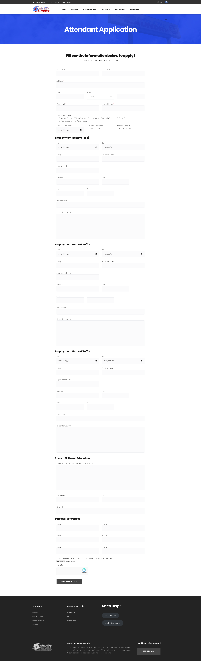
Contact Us (71, 613)
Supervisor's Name (64, 166)
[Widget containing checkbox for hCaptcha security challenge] (72, 571)
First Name (61, 69)
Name (59, 524)
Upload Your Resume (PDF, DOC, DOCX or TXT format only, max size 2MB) (84, 558)
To (103, 143)
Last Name (106, 69)
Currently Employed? (95, 126)
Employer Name (108, 155)
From (59, 143)
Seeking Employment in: (65, 115)
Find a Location (37, 617)
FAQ (68, 617)
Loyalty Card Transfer (113, 623)
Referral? (60, 507)
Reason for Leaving (64, 212)
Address (60, 81)
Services (35, 613)
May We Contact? (123, 126)
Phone (104, 524)
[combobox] (100, 97)
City (59, 92)
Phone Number (108, 104)
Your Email (61, 104)
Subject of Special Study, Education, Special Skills (75, 463)
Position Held (62, 201)
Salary (59, 155)
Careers (35, 625)
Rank (104, 495)
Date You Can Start (64, 126)
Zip (119, 92)
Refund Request (110, 615)
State (89, 92)
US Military (61, 495)
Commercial (71, 621)
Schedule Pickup (38, 621)
